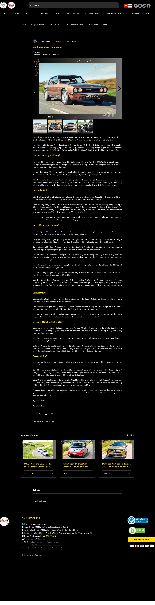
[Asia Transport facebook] (149, 6)
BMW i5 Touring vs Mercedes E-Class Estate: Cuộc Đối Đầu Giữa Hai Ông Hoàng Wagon (38, 465)
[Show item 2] (55, 126)
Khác (105, 24)
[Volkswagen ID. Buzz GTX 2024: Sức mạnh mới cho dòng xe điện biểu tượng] (77, 449)
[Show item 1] (40, 126)
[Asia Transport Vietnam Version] (126, 6)
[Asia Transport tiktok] (136, 6)
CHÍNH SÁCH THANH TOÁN (9, 563)
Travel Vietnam (93, 24)
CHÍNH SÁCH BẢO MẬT (8, 565)
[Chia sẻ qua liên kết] (51, 414)
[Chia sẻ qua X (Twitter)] (40, 414)
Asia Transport (53, 542)
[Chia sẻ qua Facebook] (34, 414)
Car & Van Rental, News (74, 24)
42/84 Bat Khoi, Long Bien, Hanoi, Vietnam (51, 548)
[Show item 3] (70, 126)
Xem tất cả (130, 435)
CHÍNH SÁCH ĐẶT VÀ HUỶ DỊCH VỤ (12, 568)
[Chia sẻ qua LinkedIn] (46, 414)
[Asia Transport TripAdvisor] (144, 6)
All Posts (24, 24)
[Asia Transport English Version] (130, 6)
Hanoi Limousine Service (36, 542)
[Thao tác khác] (120, 41)
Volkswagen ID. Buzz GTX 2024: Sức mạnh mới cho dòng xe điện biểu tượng (75, 465)
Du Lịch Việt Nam (37, 24)
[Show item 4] (85, 126)
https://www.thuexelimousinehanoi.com (45, 545)
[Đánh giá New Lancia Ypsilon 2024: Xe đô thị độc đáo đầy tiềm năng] (116, 449)
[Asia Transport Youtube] (140, 6)
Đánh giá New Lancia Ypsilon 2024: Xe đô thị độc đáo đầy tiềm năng (116, 465)
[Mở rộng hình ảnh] (77, 88)
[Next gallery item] (119, 88)
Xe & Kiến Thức (54, 24)
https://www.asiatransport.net (35, 524)
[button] (59, 13)
